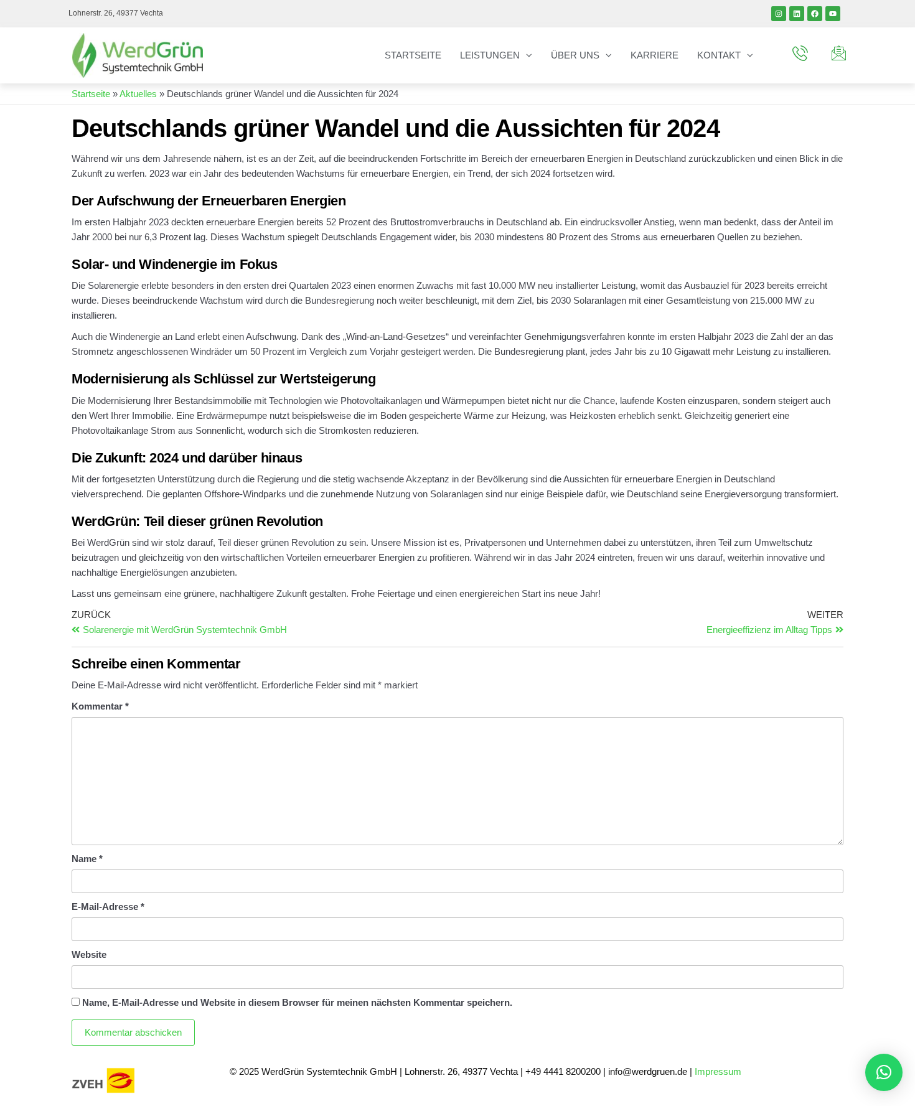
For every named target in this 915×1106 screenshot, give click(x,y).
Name (87, 858)
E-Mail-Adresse (108, 906)
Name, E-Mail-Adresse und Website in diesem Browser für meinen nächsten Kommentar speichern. (297, 1002)
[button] (884, 1072)
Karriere (654, 55)
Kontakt (719, 55)
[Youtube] (832, 13)
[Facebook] (814, 13)
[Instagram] (778, 13)
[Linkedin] (796, 13)
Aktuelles (138, 93)
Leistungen (490, 55)
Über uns (575, 55)
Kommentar (100, 706)
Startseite (413, 55)
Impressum (719, 1071)
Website (89, 954)
